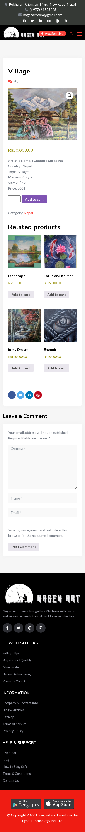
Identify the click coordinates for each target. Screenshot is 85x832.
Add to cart (34, 199)
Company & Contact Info (20, 703)
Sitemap (8, 717)
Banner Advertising (17, 674)
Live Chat (9, 753)
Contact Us (11, 780)
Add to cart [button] (21, 294)
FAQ (6, 760)
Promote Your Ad (15, 681)
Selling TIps (11, 653)
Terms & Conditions (17, 773)
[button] (69, 95)
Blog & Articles (13, 710)
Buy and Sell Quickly (17, 660)
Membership (11, 667)
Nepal (28, 213)
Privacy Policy (13, 731)
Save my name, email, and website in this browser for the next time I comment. (37, 533)
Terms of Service (15, 724)
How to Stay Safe (15, 767)
